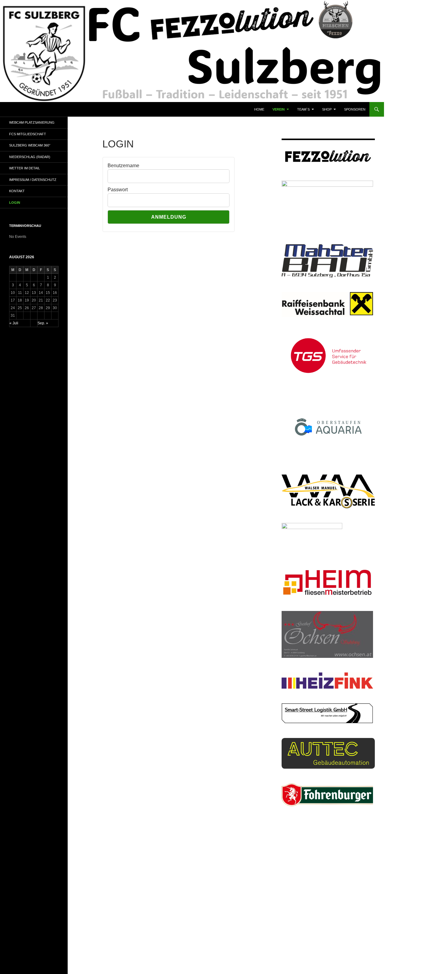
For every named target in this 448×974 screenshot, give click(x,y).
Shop (327, 109)
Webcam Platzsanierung (32, 122)
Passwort (118, 189)
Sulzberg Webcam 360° (29, 145)
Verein (278, 109)
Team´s (303, 109)
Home (259, 109)
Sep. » (42, 323)
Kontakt (17, 191)
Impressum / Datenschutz (32, 180)
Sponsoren (354, 109)
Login (14, 202)
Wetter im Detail (24, 168)
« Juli (13, 323)
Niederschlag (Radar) (29, 157)
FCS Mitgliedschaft (27, 134)
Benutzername (123, 165)
